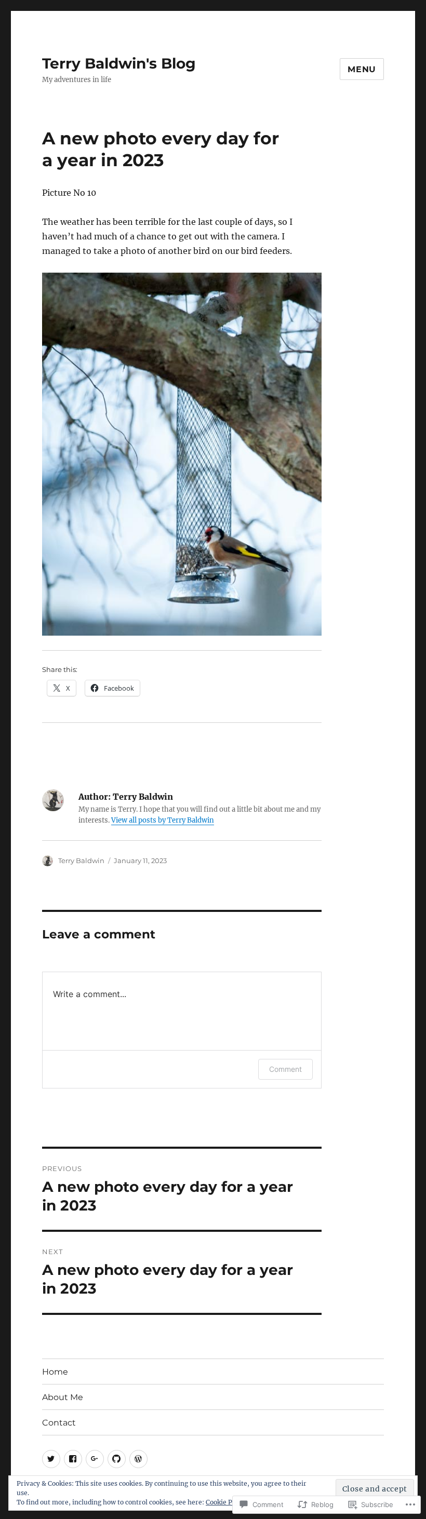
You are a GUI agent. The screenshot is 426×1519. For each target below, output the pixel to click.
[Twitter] (51, 1459)
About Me (62, 1397)
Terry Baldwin (81, 860)
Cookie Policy (226, 1502)
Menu (362, 69)
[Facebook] (73, 1459)
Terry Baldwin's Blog (119, 63)
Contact (59, 1423)
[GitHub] (117, 1459)
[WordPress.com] (138, 1459)
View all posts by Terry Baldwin (162, 820)
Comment (285, 1069)
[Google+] (95, 1459)
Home (55, 1372)
